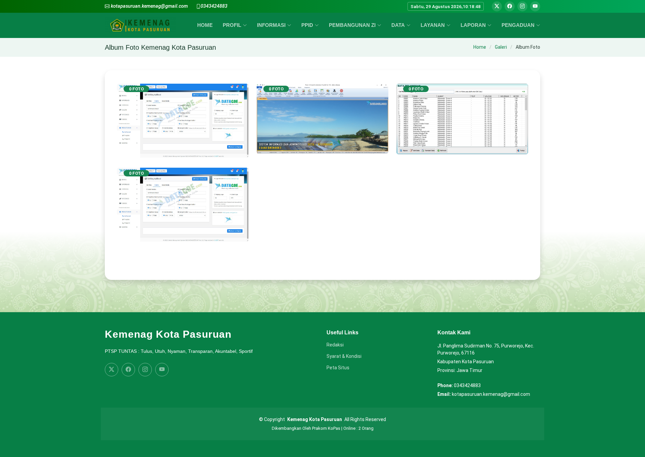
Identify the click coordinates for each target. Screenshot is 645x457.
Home (479, 47)
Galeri (501, 47)
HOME (205, 25)
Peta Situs (338, 367)
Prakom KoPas (326, 428)
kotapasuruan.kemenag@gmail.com (149, 6)
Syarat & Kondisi (344, 356)
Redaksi (335, 344)
